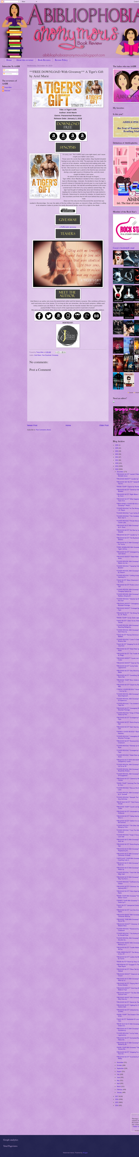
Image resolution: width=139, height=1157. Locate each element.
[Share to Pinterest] (65, 352)
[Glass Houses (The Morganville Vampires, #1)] (129, 354)
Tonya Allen (8, 87)
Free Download (46, 355)
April (118, 1083)
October (119, 1065)
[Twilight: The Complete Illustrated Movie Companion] (118, 316)
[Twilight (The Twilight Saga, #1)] (118, 301)
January (119, 1092)
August (119, 1071)
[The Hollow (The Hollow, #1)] (129, 335)
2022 (117, 457)
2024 (117, 451)
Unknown (7, 90)
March (119, 1086)
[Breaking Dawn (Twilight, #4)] (129, 301)
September (120, 1068)
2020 (117, 463)
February (120, 1089)
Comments (8, 73)
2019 (117, 466)
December (120, 472)
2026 (117, 445)
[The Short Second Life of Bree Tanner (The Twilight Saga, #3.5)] (129, 318)
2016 (117, 1099)
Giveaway (55, 355)
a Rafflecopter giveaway (68, 227)
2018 (117, 469)
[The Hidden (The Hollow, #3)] (118, 353)
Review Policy (61, 59)
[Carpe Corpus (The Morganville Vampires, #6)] (129, 371)
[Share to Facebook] (63, 352)
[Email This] (56, 352)
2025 (117, 448)
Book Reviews (44, 59)
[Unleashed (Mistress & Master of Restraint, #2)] (129, 386)
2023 (117, 454)
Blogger (85, 1153)
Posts (7, 70)
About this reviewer (24, 59)
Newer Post (32, 425)
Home (9, 59)
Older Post (104, 425)
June (118, 1077)
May (118, 1080)
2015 (117, 1102)
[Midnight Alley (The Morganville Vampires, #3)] (118, 371)
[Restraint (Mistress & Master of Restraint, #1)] (118, 264)
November (120, 1062)
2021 (117, 460)
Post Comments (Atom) (43, 430)
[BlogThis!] (58, 352)
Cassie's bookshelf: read (123, 247)
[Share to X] (61, 352)
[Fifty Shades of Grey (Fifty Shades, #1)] (129, 266)
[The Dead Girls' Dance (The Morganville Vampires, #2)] (118, 389)
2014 (117, 1105)
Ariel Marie (37, 355)
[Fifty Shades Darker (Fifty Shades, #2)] (118, 283)
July (118, 1074)
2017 (117, 1096)
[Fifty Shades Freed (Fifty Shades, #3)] (129, 284)
